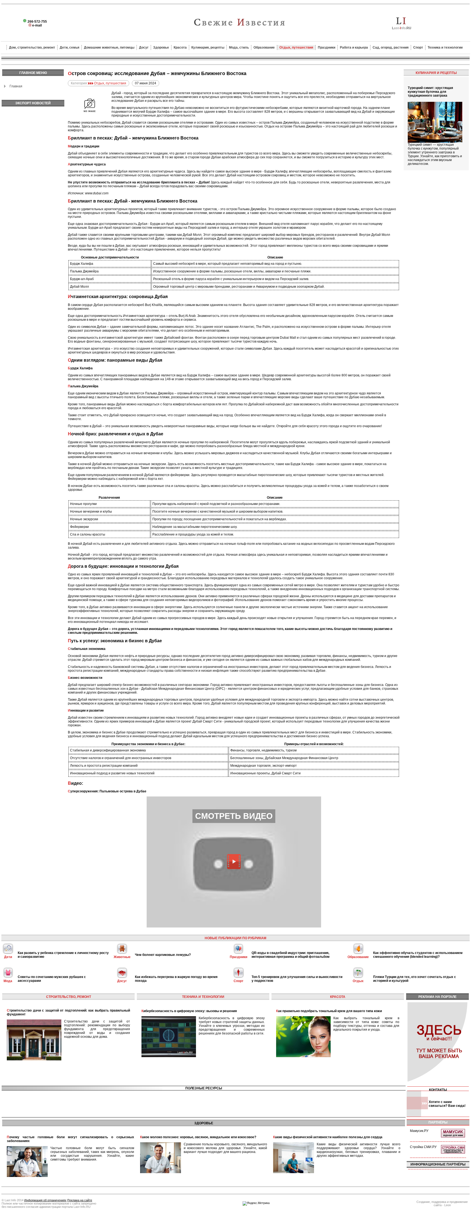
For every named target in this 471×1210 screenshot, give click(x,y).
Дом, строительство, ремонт (32, 47)
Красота (180, 47)
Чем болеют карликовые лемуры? (163, 955)
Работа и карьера (354, 47)
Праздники (326, 47)
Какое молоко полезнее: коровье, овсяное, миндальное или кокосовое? (198, 1137)
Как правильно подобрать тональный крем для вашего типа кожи (329, 1011)
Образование (264, 47)
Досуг (144, 47)
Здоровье (161, 47)
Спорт (418, 47)
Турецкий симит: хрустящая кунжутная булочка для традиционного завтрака (430, 91)
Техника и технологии (445, 47)
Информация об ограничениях (45, 1200)
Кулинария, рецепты (207, 47)
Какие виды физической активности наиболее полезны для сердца (327, 1137)
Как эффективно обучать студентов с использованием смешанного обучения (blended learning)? (418, 955)
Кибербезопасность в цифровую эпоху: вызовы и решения (189, 1011)
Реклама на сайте (79, 1200)
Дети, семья (69, 47)
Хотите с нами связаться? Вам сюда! (447, 1104)
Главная (16, 86)
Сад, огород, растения (391, 47)
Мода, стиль (239, 47)
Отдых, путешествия (296, 47)
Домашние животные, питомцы (109, 47)
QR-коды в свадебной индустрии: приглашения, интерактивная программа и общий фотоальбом (291, 955)
